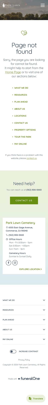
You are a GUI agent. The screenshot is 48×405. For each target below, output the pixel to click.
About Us (19, 109)
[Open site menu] (42, 5)
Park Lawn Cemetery (20, 223)
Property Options (25, 129)
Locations (20, 115)
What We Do (21, 88)
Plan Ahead (21, 101)
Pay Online (20, 144)
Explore (29, 269)
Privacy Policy (24, 360)
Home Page (13, 72)
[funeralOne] (30, 378)
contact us (32, 158)
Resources (20, 94)
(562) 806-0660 (34, 189)
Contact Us (21, 123)
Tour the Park (22, 136)
